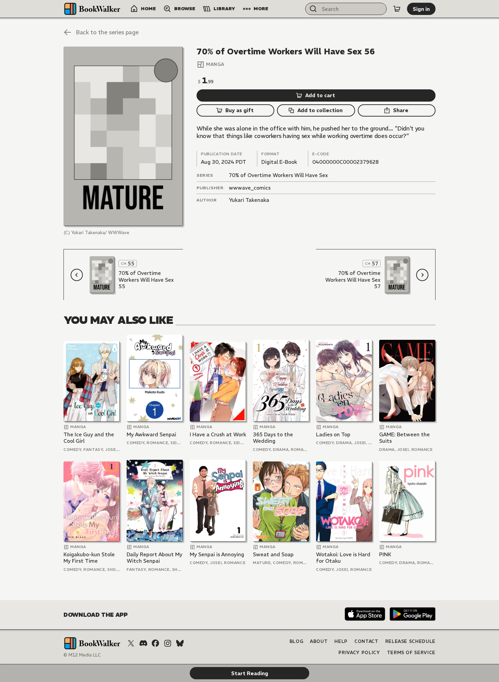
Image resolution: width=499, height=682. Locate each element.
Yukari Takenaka (249, 200)
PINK (385, 554)
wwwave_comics (250, 188)
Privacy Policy (359, 652)
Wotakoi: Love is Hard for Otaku (343, 557)
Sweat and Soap (273, 554)
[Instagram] (168, 643)
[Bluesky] (180, 643)
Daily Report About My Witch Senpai (154, 557)
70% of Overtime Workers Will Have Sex (278, 175)
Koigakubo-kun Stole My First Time (89, 557)
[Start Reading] (123, 136)
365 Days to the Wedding (273, 437)
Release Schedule (410, 641)
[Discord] (143, 643)
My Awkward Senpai (151, 434)
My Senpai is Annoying (217, 554)
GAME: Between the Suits (404, 437)
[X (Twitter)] (131, 643)
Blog (296, 641)
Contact (366, 641)
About (319, 641)
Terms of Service (411, 652)
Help (341, 641)
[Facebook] (155, 643)
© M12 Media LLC (82, 655)
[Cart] (396, 8)
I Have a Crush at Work (218, 434)
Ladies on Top (333, 434)
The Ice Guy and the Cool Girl (88, 437)
